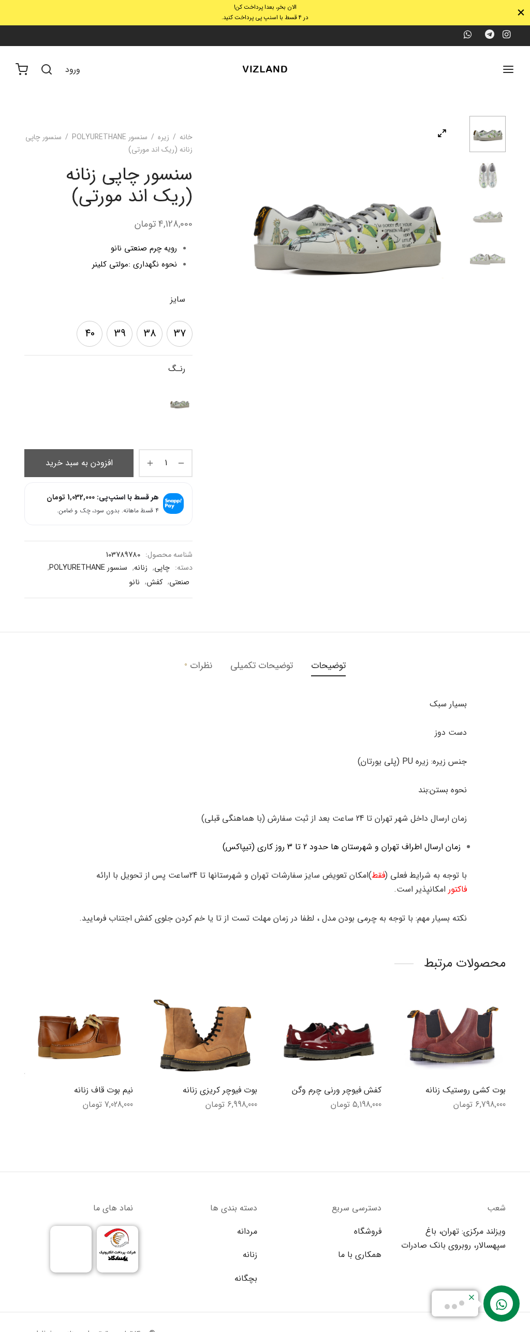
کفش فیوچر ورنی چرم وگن (336, 1089)
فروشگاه (367, 1231)
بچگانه (245, 1278)
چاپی (162, 568)
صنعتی (179, 582)
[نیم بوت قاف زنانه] (78, 1036)
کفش (154, 582)
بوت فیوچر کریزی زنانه (220, 1089)
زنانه (141, 568)
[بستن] (521, 13)
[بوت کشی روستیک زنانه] (451, 1036)
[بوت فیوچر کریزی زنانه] (203, 1036)
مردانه (247, 1231)
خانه (186, 137)
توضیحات (328, 666)
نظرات (198, 665)
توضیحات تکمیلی (261, 666)
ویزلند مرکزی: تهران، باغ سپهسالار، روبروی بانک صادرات (453, 1238)
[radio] (180, 334)
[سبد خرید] (22, 69)
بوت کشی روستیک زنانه (465, 1089)
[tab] (328, 666)
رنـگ (176, 368)
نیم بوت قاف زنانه (103, 1089)
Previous (241, 229)
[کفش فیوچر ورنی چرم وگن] (327, 1036)
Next (448, 229)
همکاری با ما (359, 1254)
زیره (163, 137)
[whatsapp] (467, 35)
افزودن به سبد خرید (79, 462)
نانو (134, 582)
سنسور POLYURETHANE (110, 137)
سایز (177, 299)
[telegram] (489, 35)
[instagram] (506, 35)
